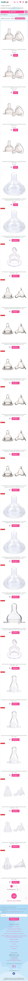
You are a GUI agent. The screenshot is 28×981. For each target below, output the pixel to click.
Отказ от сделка (14, 941)
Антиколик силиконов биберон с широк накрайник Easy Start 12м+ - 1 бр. (14, 522)
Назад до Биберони (6, 5)
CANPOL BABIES (19, 18)
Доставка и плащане (14, 926)
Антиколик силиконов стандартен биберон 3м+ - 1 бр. (14, 736)
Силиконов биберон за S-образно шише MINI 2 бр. (14, 162)
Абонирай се (13, 919)
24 (17, 889)
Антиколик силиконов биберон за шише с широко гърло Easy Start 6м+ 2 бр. (14, 344)
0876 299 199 (15, 959)
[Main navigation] (26, 2)
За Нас (14, 944)
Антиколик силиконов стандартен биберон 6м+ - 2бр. (14, 879)
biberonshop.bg (10, 978)
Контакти (14, 948)
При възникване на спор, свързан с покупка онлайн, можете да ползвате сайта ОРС (14, 936)
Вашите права (14, 939)
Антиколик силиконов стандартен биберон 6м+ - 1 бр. (14, 700)
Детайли (15, 240)
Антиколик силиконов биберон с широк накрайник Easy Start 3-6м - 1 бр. (14, 199)
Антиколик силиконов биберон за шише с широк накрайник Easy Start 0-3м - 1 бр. (14, 629)
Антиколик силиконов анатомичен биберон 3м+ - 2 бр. (14, 807)
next (26, 898)
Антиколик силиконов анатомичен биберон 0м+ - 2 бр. (14, 843)
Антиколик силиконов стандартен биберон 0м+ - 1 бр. (14, 772)
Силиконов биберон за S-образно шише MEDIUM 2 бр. (14, 87)
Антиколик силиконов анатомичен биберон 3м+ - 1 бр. (14, 665)
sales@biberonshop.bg (15, 960)
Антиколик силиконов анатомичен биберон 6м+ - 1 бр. (14, 272)
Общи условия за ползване (14, 928)
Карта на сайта (14, 946)
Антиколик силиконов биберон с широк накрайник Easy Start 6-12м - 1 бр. (14, 558)
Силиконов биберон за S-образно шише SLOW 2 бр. (14, 125)
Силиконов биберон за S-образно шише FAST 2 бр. (14, 50)
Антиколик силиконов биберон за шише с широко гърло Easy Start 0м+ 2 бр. (14, 486)
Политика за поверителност (14, 911)
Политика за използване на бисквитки (14, 933)
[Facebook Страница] (13, 973)
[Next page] (16, 886)
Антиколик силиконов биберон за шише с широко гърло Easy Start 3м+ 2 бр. (14, 308)
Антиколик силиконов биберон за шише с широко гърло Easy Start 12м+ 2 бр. (14, 379)
